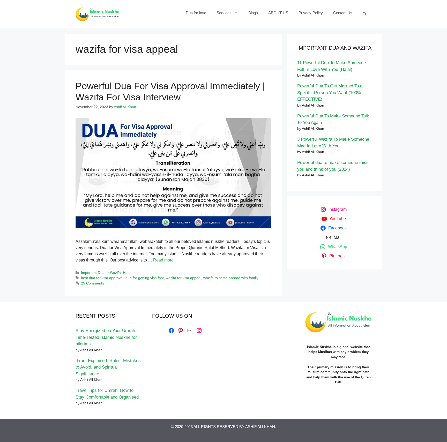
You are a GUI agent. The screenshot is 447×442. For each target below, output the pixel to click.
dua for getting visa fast (144, 278)
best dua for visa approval (102, 278)
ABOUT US (278, 13)
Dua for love (196, 13)
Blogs (253, 13)
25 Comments (92, 283)
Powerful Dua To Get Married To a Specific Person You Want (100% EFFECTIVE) (329, 93)
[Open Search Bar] (364, 14)
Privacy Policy (311, 13)
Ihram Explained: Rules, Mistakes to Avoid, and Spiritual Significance (108, 367)
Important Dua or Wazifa (101, 273)
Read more (163, 260)
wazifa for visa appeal (183, 278)
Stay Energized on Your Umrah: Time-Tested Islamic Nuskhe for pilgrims (106, 337)
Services (224, 13)
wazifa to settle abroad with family (230, 278)
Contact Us (342, 13)
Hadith (128, 273)
